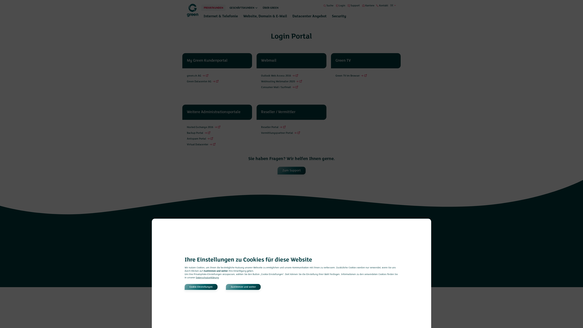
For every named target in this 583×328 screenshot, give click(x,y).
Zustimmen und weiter (243, 287)
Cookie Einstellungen (201, 287)
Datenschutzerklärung (207, 278)
